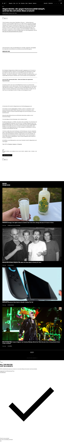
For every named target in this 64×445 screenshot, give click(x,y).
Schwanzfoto (26, 151)
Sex (3, 6)
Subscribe (45, 3)
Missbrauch (13, 151)
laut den (27, 27)
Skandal (33, 151)
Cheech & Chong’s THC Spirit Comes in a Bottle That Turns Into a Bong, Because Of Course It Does (28, 222)
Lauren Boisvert (11, 265)
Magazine (10, 3)
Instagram (14, 144)
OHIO (17, 151)
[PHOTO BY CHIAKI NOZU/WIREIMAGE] (32, 324)
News (16, 151)
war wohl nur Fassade (32, 23)
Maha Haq (10, 225)
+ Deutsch (60, 0)
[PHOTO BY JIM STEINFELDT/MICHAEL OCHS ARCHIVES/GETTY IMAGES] (32, 244)
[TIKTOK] (32, 355)
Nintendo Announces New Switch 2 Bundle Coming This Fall (17, 302)
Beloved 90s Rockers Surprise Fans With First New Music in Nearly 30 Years (21, 262)
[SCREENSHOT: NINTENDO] (32, 284)
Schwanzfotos (14, 108)
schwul (29, 151)
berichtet (34, 47)
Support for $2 (2, 371)
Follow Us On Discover (6, 155)
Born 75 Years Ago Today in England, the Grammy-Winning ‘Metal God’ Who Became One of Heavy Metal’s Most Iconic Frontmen (31, 343)
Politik (20, 151)
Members (34, 3)
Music (27, 3)
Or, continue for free (2, 372)
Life (17, 3)
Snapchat (20, 144)
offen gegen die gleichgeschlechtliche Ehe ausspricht (12, 31)
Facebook (10, 144)
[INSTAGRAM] (31, 355)
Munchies (23, 3)
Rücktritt (22, 151)
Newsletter (51, 3)
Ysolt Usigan (18, 225)
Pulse (14, 3)
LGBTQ (11, 151)
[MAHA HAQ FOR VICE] (32, 204)
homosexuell (8, 151)
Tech (19, 3)
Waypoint (30, 3)
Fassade (5, 151)
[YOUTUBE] (34, 355)
